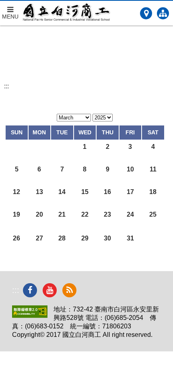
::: (6, 86)
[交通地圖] (146, 13)
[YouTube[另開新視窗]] (50, 290)
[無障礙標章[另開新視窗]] (29, 315)
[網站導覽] (163, 13)
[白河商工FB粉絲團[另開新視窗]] (30, 290)
